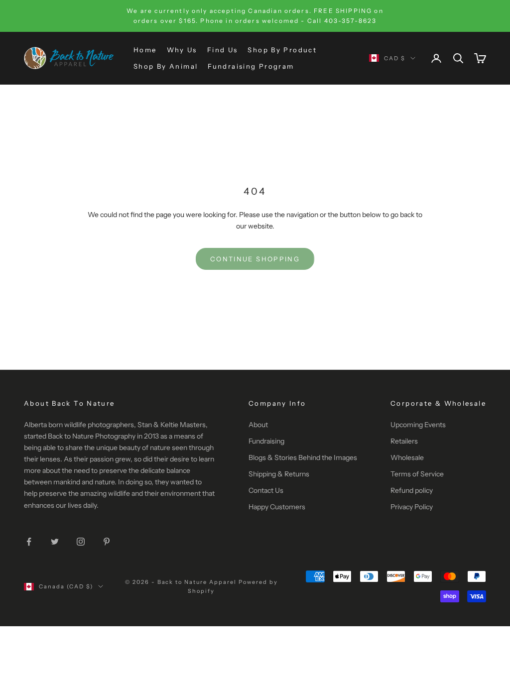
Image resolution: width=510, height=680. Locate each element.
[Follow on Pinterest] (107, 542)
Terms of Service (417, 473)
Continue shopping (255, 259)
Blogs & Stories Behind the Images (303, 457)
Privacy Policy (411, 506)
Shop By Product (282, 50)
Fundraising (266, 441)
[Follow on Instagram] (81, 542)
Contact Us (266, 490)
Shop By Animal (165, 66)
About (258, 424)
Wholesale (407, 457)
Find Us (222, 50)
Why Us (182, 50)
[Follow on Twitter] (55, 542)
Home (145, 50)
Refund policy (411, 490)
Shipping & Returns (279, 473)
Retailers (404, 441)
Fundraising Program (251, 66)
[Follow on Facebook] (29, 542)
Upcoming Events (418, 424)
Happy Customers (277, 506)
